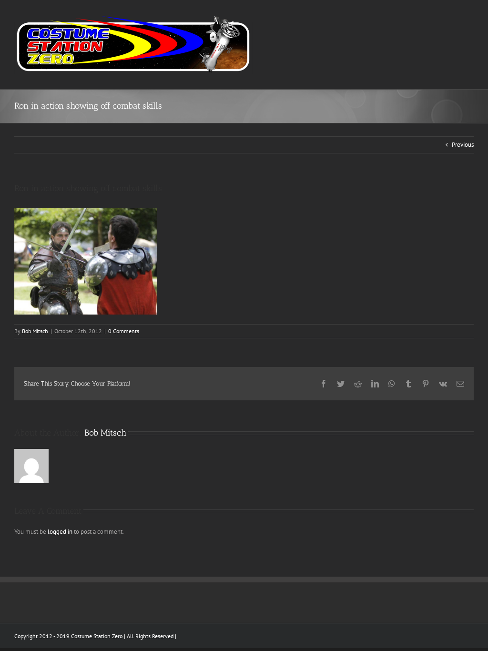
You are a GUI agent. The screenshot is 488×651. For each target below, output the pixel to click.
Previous (463, 145)
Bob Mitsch (35, 331)
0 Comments (123, 331)
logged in (60, 532)
